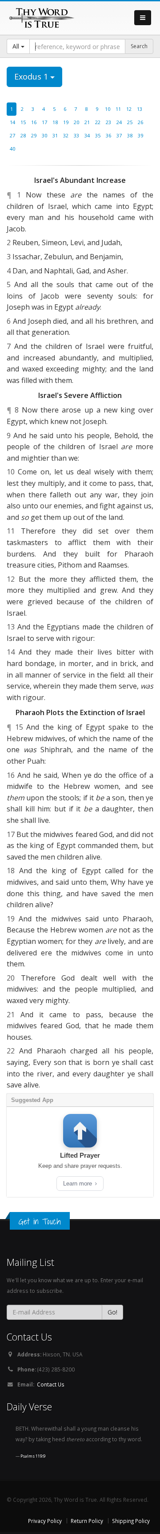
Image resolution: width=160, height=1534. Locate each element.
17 (44, 122)
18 (55, 122)
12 (129, 109)
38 (129, 135)
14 (12, 122)
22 (97, 122)
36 (108, 135)
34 (87, 135)
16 (33, 122)
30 (44, 135)
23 (108, 122)
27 (12, 135)
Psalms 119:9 (32, 1456)
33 (76, 135)
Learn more (78, 1183)
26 (140, 122)
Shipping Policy (131, 1520)
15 (23, 122)
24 (119, 122)
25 (129, 122)
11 (118, 109)
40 (12, 148)
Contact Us (50, 1384)
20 (76, 122)
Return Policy (87, 1520)
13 (139, 109)
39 (140, 135)
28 (23, 135)
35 (97, 135)
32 (65, 135)
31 (55, 135)
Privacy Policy (45, 1520)
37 (119, 135)
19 (65, 122)
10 (107, 109)
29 (33, 135)
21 (87, 122)
